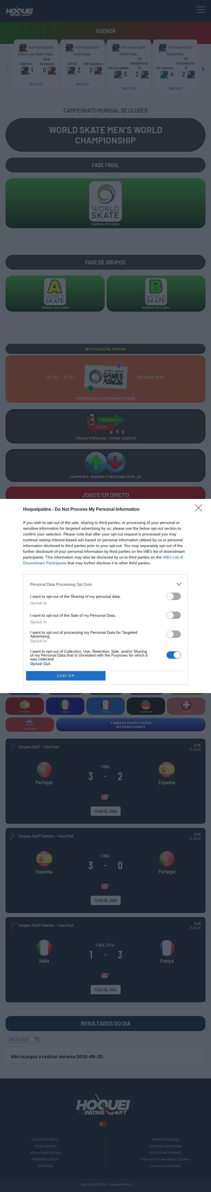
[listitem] (105, 584)
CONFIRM (66, 676)
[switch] (173, 596)
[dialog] (105, 596)
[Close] (200, 509)
